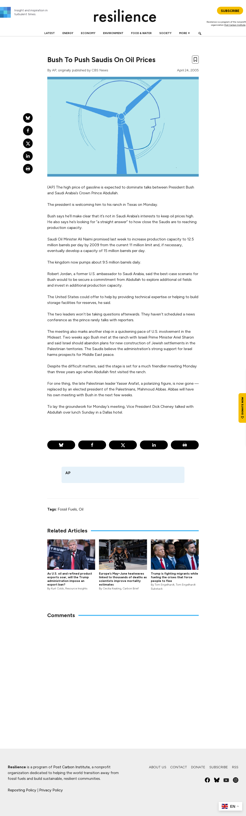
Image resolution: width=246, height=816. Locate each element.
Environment (113, 33)
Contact (178, 767)
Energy (67, 33)
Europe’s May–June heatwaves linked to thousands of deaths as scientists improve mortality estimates (123, 579)
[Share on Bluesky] (61, 445)
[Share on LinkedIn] (154, 445)
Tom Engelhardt (165, 584)
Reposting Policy (22, 790)
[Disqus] (123, 672)
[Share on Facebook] (92, 445)
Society (165, 33)
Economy (88, 33)
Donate (198, 767)
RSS (235, 767)
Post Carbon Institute (234, 25)
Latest (49, 33)
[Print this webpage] (185, 445)
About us (157, 767)
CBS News (100, 70)
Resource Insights (76, 588)
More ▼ (184, 33)
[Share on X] (123, 445)
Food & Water (141, 33)
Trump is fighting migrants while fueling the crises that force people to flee (174, 577)
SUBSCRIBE (230, 11)
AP (54, 70)
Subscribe (218, 767)
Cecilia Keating (112, 588)
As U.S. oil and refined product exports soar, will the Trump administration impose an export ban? (69, 579)
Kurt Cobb (57, 588)
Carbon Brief (131, 588)
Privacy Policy (51, 790)
